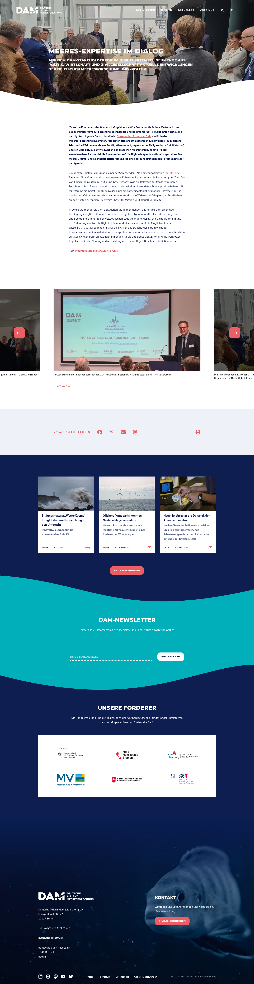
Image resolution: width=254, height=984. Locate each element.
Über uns (207, 10)
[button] (19, 332)
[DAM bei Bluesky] (71, 976)
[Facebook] (99, 432)
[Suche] (222, 10)
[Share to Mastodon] (135, 432)
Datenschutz (122, 976)
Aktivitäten (145, 10)
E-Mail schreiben (172, 921)
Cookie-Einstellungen (145, 976)
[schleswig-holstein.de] (183, 780)
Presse (90, 976)
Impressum (104, 976)
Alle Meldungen (127, 570)
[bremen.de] (127, 754)
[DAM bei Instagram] (48, 976)
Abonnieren (170, 656)
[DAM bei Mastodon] (56, 976)
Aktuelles (186, 10)
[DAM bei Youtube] (63, 976)
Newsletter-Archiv (163, 630)
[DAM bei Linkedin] (40, 976)
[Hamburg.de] (183, 754)
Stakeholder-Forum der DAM (134, 136)
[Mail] (123, 432)
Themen (166, 10)
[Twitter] (111, 432)
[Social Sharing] (197, 432)
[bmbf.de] (70, 755)
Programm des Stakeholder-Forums (96, 250)
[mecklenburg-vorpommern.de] (70, 780)
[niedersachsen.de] (127, 780)
